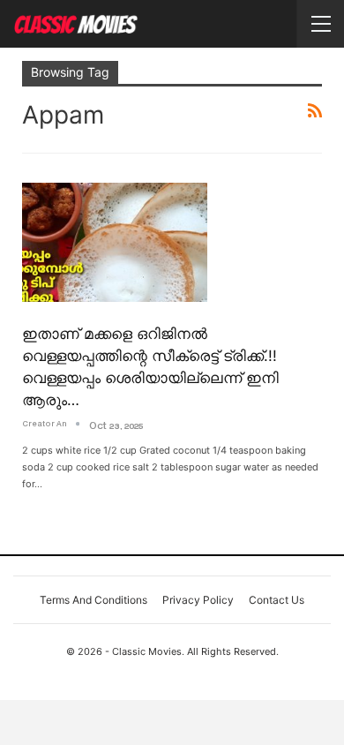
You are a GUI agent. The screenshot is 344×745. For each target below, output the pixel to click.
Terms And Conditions (93, 599)
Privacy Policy (198, 599)
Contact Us (276, 599)
